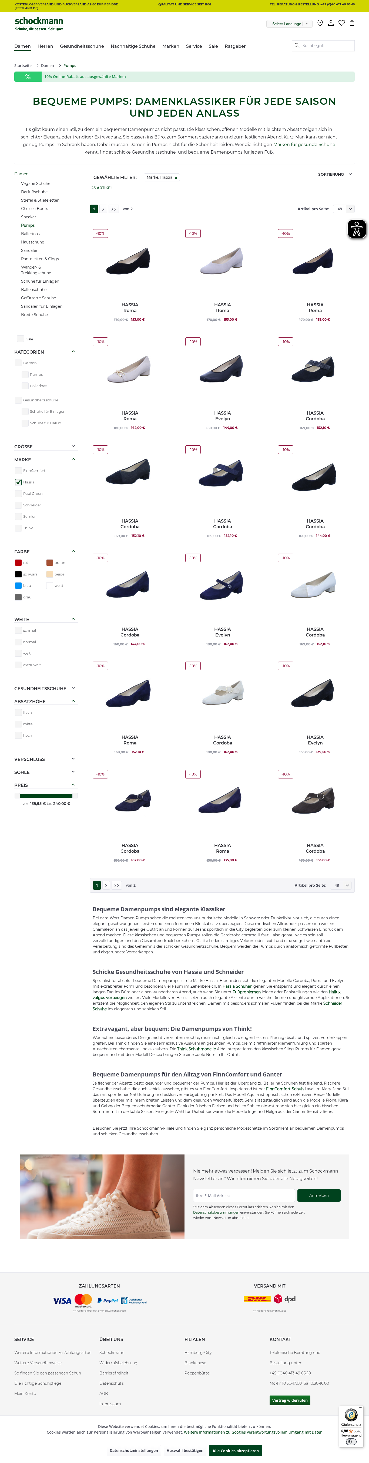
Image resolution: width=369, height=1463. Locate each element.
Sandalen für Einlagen (41, 306)
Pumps (28, 225)
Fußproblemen (247, 992)
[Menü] (360, 1409)
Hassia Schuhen (237, 986)
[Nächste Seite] (103, 209)
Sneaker (28, 217)
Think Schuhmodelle (196, 1049)
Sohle (22, 772)
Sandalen (29, 250)
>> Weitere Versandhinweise (269, 1310)
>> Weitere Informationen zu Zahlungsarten (99, 1310)
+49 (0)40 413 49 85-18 (337, 4)
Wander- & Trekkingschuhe (36, 270)
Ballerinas (30, 233)
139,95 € (38, 803)
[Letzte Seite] (114, 209)
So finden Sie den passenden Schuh (47, 1373)
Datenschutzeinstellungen (134, 1450)
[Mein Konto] (331, 23)
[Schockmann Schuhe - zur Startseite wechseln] (39, 24)
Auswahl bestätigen (185, 1450)
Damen (21, 173)
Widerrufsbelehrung (118, 1362)
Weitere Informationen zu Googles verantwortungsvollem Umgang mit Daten (253, 1432)
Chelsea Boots (34, 208)
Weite (21, 619)
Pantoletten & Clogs (40, 258)
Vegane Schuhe (35, 183)
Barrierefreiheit (114, 1373)
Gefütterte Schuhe (38, 298)
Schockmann (111, 1352)
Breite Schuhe (34, 314)
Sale (29, 339)
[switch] (351, 1441)
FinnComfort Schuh (285, 1088)
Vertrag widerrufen (290, 1400)
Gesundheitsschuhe (40, 688)
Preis (21, 785)
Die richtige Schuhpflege (37, 1383)
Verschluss (29, 759)
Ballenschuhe (33, 289)
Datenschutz (111, 1383)
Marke (22, 459)
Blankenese (195, 1362)
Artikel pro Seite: (313, 208)
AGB (103, 1393)
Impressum (110, 1403)
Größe (23, 446)
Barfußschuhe (34, 191)
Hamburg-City (198, 1352)
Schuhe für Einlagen (40, 281)
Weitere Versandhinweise (38, 1362)
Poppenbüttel (197, 1373)
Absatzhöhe (30, 701)
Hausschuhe (32, 242)
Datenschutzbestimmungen (216, 1212)
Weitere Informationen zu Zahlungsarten (52, 1352)
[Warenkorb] (352, 23)
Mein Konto (25, 1393)
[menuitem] (320, 24)
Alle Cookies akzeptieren (236, 1450)
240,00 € (61, 803)
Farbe (22, 551)
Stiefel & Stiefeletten (40, 200)
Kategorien (29, 352)
